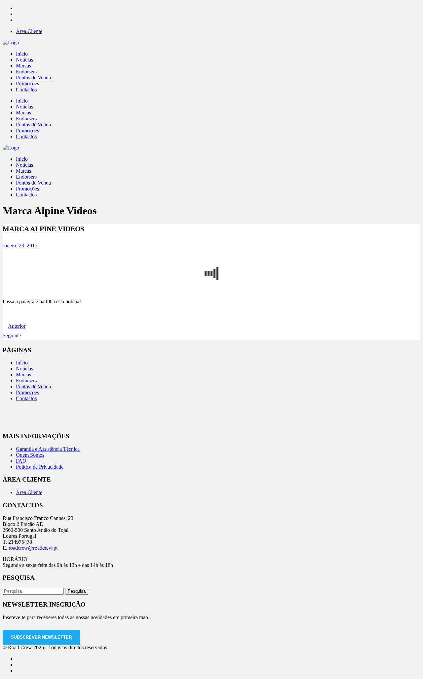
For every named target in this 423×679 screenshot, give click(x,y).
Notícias (24, 368)
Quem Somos (30, 455)
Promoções (27, 392)
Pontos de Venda (33, 386)
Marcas (23, 374)
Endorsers (26, 380)
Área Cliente (29, 31)
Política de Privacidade (39, 467)
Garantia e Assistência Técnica (48, 449)
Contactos (26, 398)
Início (22, 362)
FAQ (21, 461)
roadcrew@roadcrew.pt (33, 548)
